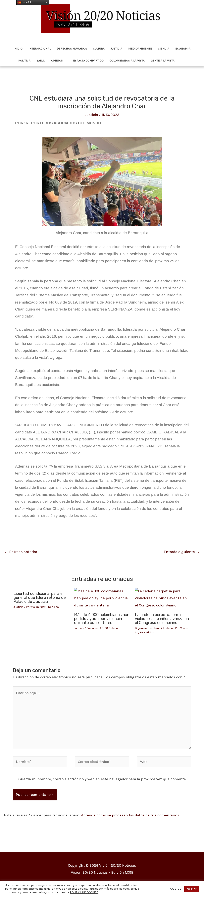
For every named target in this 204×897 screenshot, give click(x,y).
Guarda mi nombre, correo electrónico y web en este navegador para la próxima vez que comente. (102, 779)
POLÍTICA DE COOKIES (84, 892)
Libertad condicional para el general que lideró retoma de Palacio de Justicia (40, 597)
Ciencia (163, 48)
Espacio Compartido (88, 60)
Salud (40, 60)
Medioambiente (140, 48)
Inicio (18, 48)
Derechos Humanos (72, 48)
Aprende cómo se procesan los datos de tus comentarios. (130, 815)
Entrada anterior (20, 552)
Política (24, 60)
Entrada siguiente (182, 552)
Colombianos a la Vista (127, 60)
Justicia (116, 48)
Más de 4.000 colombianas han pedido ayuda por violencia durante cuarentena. (101, 618)
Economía (182, 48)
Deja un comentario (147, 628)
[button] (183, 60)
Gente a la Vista (163, 60)
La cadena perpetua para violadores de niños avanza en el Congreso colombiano (162, 618)
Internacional (39, 48)
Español (26, 2)
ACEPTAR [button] (192, 888)
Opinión (57, 60)
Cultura (99, 48)
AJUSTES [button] (175, 888)
